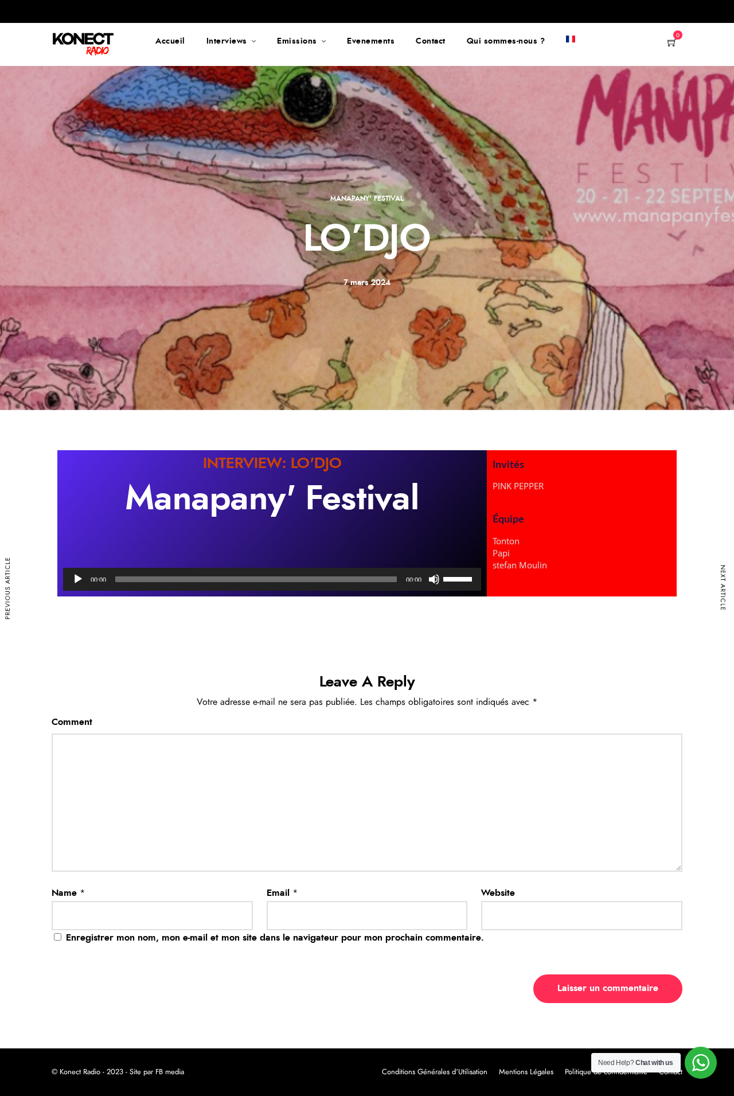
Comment (72, 722)
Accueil (170, 41)
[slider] (459, 578)
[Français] (570, 41)
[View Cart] (672, 43)
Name (64, 893)
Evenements (371, 41)
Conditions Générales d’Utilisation (434, 1072)
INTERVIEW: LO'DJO (272, 463)
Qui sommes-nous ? (506, 41)
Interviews (226, 41)
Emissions (297, 41)
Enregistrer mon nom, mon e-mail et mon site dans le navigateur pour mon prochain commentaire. (274, 937)
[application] (272, 579)
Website (498, 893)
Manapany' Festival (367, 198)
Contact (431, 41)
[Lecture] (78, 579)
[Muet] (434, 579)
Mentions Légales (526, 1072)
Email (278, 893)
